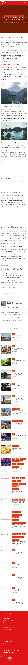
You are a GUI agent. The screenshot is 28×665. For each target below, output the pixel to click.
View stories (5, 323)
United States (15, 489)
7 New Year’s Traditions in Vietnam (19, 436)
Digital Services (7, 618)
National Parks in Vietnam (8, 296)
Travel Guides (15, 499)
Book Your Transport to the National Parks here (14, 290)
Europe (14, 463)
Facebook (6, 636)
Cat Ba (14, 293)
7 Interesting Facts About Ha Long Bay (18, 374)
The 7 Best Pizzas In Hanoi (18, 449)
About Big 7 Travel (8, 616)
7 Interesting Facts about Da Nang (18, 336)
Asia (13, 333)
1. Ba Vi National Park (10, 64)
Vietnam (13, 37)
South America (16, 466)
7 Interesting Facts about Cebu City (18, 578)
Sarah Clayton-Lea (15, 22)
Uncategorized (19, 421)
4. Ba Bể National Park (10, 192)
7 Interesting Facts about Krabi (18, 590)
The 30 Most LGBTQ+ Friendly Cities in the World (18, 526)
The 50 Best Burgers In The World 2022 (19, 542)
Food (17, 446)
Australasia (23, 458)
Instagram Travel (7, 641)
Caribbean (21, 461)
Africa (13, 458)
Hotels (17, 408)
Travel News (22, 499)
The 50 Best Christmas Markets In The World (18, 502)
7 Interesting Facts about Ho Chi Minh (18, 399)
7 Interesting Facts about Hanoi (18, 386)
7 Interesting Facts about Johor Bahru (18, 603)
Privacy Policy (7, 629)
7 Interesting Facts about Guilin (18, 553)
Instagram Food (7, 639)
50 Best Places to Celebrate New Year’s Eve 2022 (18, 470)
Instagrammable (5, 50)
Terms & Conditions (8, 627)
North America (21, 463)
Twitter (5, 643)
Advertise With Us (8, 620)
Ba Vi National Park (6, 293)
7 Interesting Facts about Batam (18, 565)
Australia (14, 461)
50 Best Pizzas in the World (18, 492)
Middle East (15, 483)
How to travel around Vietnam (19, 349)
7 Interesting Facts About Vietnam (18, 424)
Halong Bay (20, 293)
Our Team (6, 622)
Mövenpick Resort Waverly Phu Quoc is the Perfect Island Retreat (19, 412)
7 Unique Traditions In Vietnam (18, 361)
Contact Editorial (7, 625)
